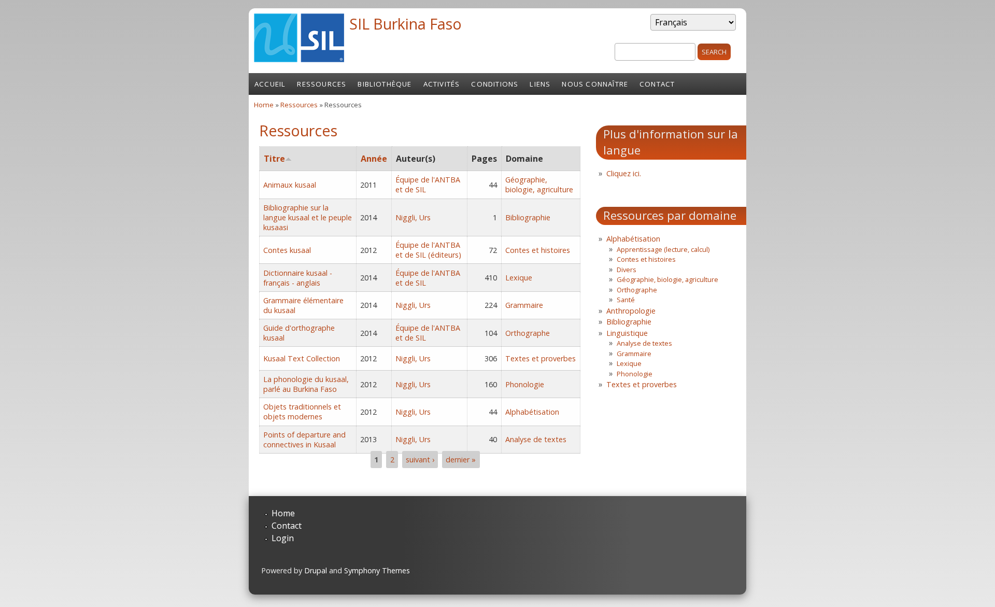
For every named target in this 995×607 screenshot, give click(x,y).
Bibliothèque (384, 84)
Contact (657, 84)
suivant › (420, 459)
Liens (540, 84)
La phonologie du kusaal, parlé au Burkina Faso (306, 384)
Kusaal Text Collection (301, 358)
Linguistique (627, 333)
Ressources (321, 84)
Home (264, 104)
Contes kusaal (287, 250)
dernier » (461, 459)
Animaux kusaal (289, 185)
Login (283, 538)
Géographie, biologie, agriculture (539, 184)
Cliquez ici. (623, 173)
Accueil (270, 84)
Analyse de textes (535, 439)
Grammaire (524, 305)
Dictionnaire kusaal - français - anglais (297, 278)
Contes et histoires (537, 250)
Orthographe (527, 333)
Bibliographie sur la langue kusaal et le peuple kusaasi (307, 217)
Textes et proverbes (540, 358)
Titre (274, 158)
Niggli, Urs (413, 217)
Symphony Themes (377, 570)
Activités (441, 84)
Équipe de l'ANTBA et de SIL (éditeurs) (428, 250)
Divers (626, 269)
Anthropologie (631, 311)
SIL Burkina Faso (405, 23)
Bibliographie (527, 217)
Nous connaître (595, 84)
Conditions (494, 84)
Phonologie (524, 384)
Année (374, 158)
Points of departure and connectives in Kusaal (304, 439)
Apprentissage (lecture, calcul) (663, 249)
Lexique (518, 278)
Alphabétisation (532, 412)
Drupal (315, 570)
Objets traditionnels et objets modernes (302, 411)
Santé (626, 299)
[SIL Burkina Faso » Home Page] (299, 59)
